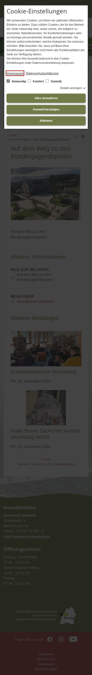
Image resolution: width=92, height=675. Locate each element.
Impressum (15, 73)
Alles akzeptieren (46, 98)
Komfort (38, 81)
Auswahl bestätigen (46, 109)
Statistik (56, 81)
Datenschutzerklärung (42, 73)
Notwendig (19, 81)
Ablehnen (46, 120)
